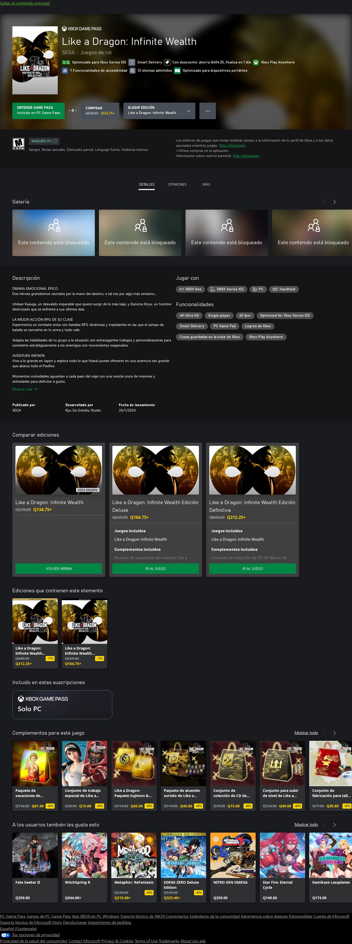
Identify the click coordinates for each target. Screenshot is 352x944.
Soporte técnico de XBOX (143, 916)
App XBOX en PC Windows (95, 916)
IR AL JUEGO (156, 568)
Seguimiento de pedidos (109, 922)
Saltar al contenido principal (25, 3)
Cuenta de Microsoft (331, 916)
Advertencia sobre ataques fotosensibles (276, 916)
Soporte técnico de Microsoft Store (31, 922)
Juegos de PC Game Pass (49, 916)
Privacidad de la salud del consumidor (34, 940)
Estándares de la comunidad (215, 916)
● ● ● (207, 110)
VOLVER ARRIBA (59, 568)
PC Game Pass (13, 916)
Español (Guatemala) (18, 928)
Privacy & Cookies (117, 940)
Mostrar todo (306, 732)
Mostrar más (22, 389)
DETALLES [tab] (146, 184)
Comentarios (177, 916)
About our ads (193, 940)
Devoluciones (75, 922)
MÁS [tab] (206, 184)
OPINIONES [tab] (177, 184)
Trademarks (169, 940)
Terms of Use (146, 940)
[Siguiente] (334, 202)
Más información (232, 145)
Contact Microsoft (84, 940)
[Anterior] (324, 202)
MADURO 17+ (41, 141)
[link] (35, 633)
